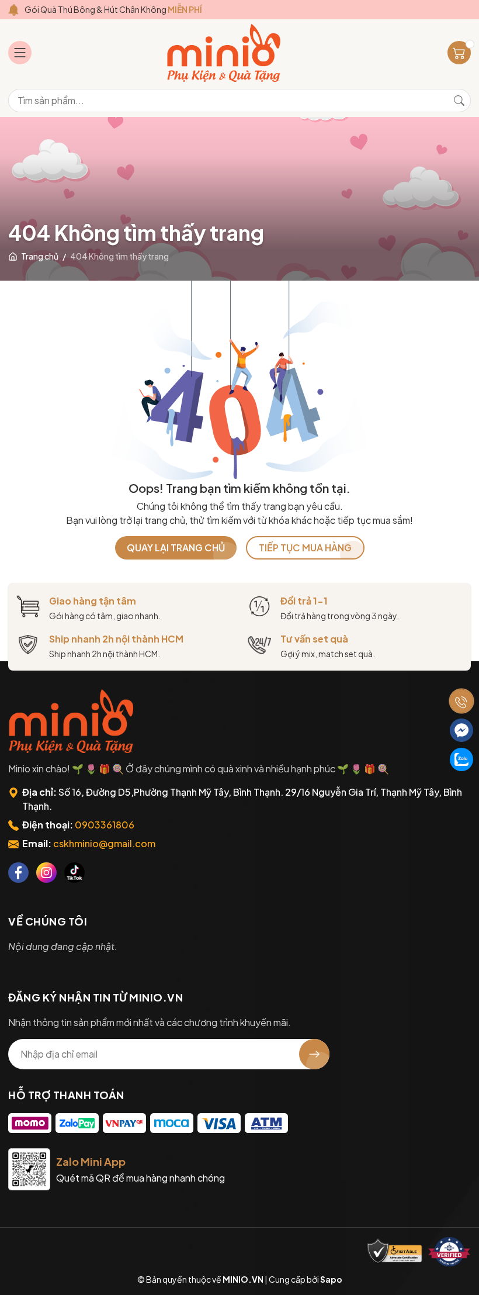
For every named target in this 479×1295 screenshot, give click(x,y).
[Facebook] (18, 872)
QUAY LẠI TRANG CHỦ (176, 547)
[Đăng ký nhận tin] (314, 1054)
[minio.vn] (224, 53)
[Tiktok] (74, 872)
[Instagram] (46, 872)
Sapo (331, 1279)
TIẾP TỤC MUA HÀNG (305, 547)
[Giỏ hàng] (459, 52)
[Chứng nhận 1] (395, 1251)
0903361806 (104, 825)
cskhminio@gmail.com (104, 843)
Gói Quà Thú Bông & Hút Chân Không (113, 9)
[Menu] (20, 52)
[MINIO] (72, 721)
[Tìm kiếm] (459, 100)
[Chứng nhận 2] (449, 1251)
